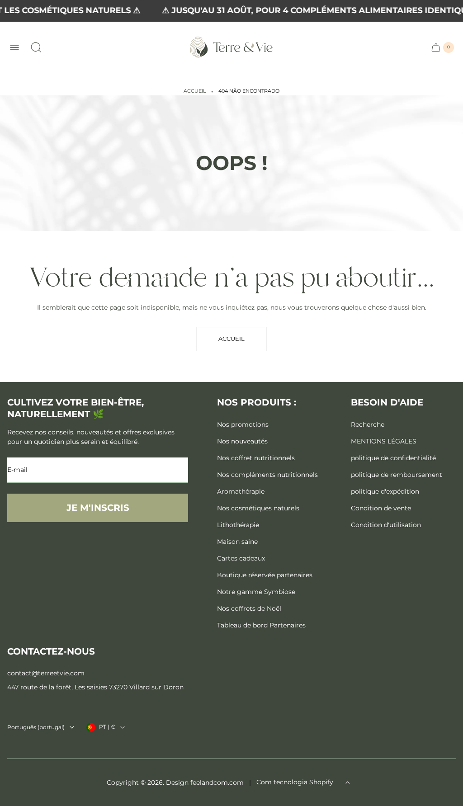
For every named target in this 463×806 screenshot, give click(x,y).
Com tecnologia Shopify (294, 782)
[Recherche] (36, 47)
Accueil (195, 91)
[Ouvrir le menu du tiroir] (14, 47)
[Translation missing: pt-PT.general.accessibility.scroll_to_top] (348, 782)
